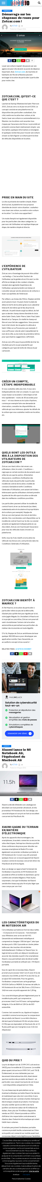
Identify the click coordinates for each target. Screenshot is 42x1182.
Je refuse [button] (16, 1174)
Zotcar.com (20, 72)
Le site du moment (23, 649)
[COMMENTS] (32, 60)
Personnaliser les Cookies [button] (21, 1179)
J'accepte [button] (26, 1174)
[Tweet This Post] (16, 799)
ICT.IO (14, 26)
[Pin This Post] (23, 60)
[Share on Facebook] (10, 60)
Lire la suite (34, 1171)
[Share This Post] (14, 60)
